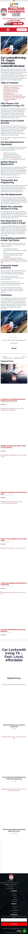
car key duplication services (16, 159)
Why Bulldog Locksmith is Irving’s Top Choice (14, 97)
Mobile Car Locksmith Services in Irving (12, 94)
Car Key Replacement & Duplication (12, 88)
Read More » (3, 404)
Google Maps (13, 259)
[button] (12, 348)
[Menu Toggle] (14, 0)
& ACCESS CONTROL (16, 14)
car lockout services (16, 137)
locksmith (16, 11)
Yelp (2, 261)
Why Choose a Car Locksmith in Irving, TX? (13, 85)
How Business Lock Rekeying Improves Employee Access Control (13, 400)
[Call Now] (25, 931)
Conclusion (6, 100)
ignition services (13, 177)
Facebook (7, 261)
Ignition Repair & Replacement (10, 90)
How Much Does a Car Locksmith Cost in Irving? (15, 96)
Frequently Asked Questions (10, 99)
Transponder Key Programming (11, 91)
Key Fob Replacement (9, 93)
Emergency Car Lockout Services (11, 87)
